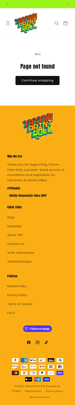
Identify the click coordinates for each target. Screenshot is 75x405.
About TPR (14, 235)
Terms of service (39, 397)
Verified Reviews (19, 262)
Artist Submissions (20, 253)
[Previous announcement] (7, 4)
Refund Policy (17, 286)
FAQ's (11, 313)
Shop (11, 217)
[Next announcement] (68, 4)
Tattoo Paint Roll (35, 386)
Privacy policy (54, 391)
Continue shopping (37, 80)
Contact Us (15, 244)
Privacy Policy (17, 295)
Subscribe (14, 226)
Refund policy (33, 391)
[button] (8, 23)
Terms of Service (19, 304)
